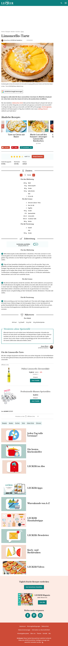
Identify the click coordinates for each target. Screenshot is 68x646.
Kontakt (45, 633)
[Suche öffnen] (61, 3)
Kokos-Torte (30, 423)
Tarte (22, 32)
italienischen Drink (17, 103)
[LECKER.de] (7, 3)
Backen (13, 32)
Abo (50, 633)
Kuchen (18, 32)
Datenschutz (45, 626)
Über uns (32, 633)
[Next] (52, 126)
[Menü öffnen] (66, 3)
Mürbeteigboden (46, 107)
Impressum (22, 626)
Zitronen (38, 423)
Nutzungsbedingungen (33, 626)
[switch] (35, 244)
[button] (27, 416)
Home (3, 32)
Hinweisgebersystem (23, 633)
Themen (39, 633)
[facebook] (27, 615)
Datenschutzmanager (24, 630)
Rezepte (7, 32)
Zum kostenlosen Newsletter (34, 587)
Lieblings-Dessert (43, 109)
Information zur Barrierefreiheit (41, 630)
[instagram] (40, 615)
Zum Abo (42, 602)
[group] (27, 133)
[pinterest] (34, 615)
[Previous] (2, 126)
